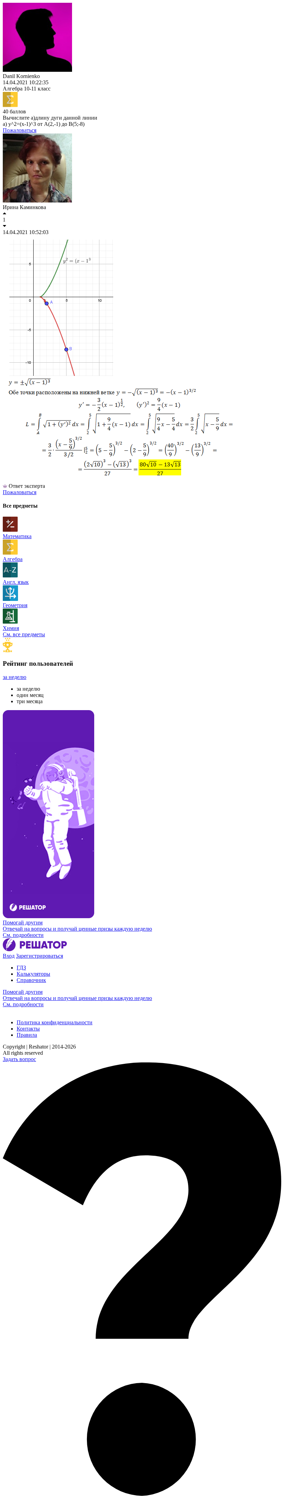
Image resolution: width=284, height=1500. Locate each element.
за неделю (14, 677)
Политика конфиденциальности (54, 1022)
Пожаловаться (19, 130)
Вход (9, 956)
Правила (27, 1035)
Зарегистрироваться (39, 956)
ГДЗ (21, 968)
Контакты (28, 1029)
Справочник (31, 980)
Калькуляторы (33, 974)
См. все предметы (24, 634)
